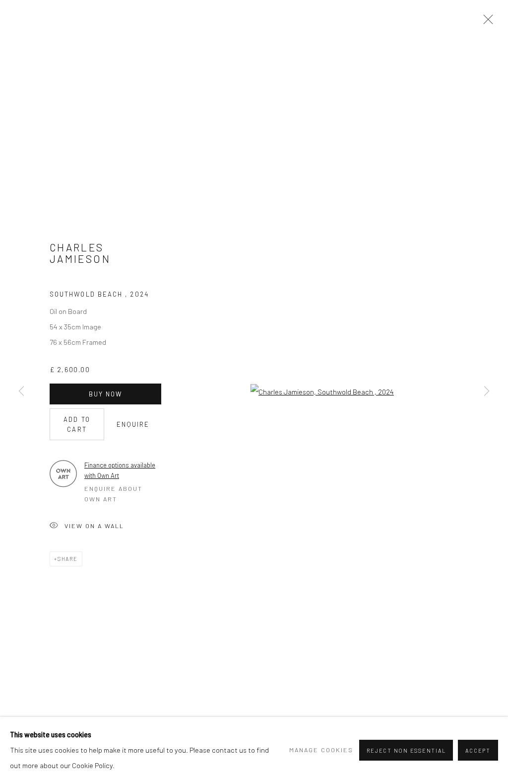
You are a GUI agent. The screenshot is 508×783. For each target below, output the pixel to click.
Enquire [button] (133, 424)
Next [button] (486, 391)
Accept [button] (478, 750)
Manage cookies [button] (321, 750)
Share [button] (68, 558)
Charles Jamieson (80, 253)
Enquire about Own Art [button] (113, 493)
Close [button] (485, 22)
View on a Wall (94, 526)
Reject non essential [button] (406, 750)
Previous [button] (21, 391)
